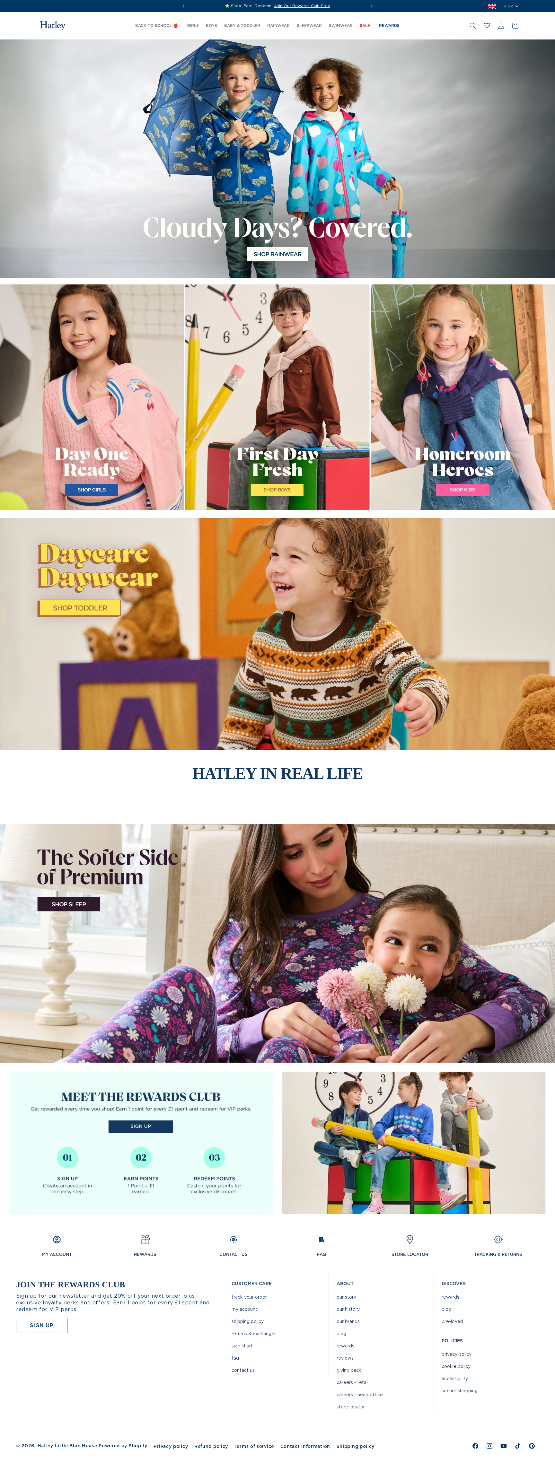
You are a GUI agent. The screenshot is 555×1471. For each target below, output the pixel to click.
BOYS (211, 25)
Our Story (346, 1296)
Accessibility (455, 1378)
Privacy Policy (456, 1354)
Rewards (345, 1345)
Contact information (305, 1446)
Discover (454, 1283)
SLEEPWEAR (309, 25)
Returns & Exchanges (254, 1333)
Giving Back (349, 1370)
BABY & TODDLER (242, 25)
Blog (341, 1333)
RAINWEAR (278, 25)
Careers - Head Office (360, 1394)
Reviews (345, 1357)
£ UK (508, 6)
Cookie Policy (456, 1366)
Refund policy (211, 1446)
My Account (244, 1309)
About (345, 1283)
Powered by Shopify (123, 1445)
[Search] (473, 26)
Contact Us (243, 1370)
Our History (348, 1309)
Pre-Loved (452, 1321)
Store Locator (351, 1406)
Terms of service (254, 1446)
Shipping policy (356, 1446)
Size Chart (242, 1345)
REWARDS (389, 25)
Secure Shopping (460, 1390)
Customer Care (252, 1283)
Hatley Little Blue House (67, 1445)
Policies (452, 1340)
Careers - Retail (352, 1382)
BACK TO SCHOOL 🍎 (156, 25)
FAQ (235, 1357)
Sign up (41, 1325)
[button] (193, 26)
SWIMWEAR (341, 25)
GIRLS (193, 25)
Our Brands (348, 1321)
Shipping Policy (248, 1321)
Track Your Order (249, 1296)
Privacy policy (171, 1446)
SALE (365, 25)
